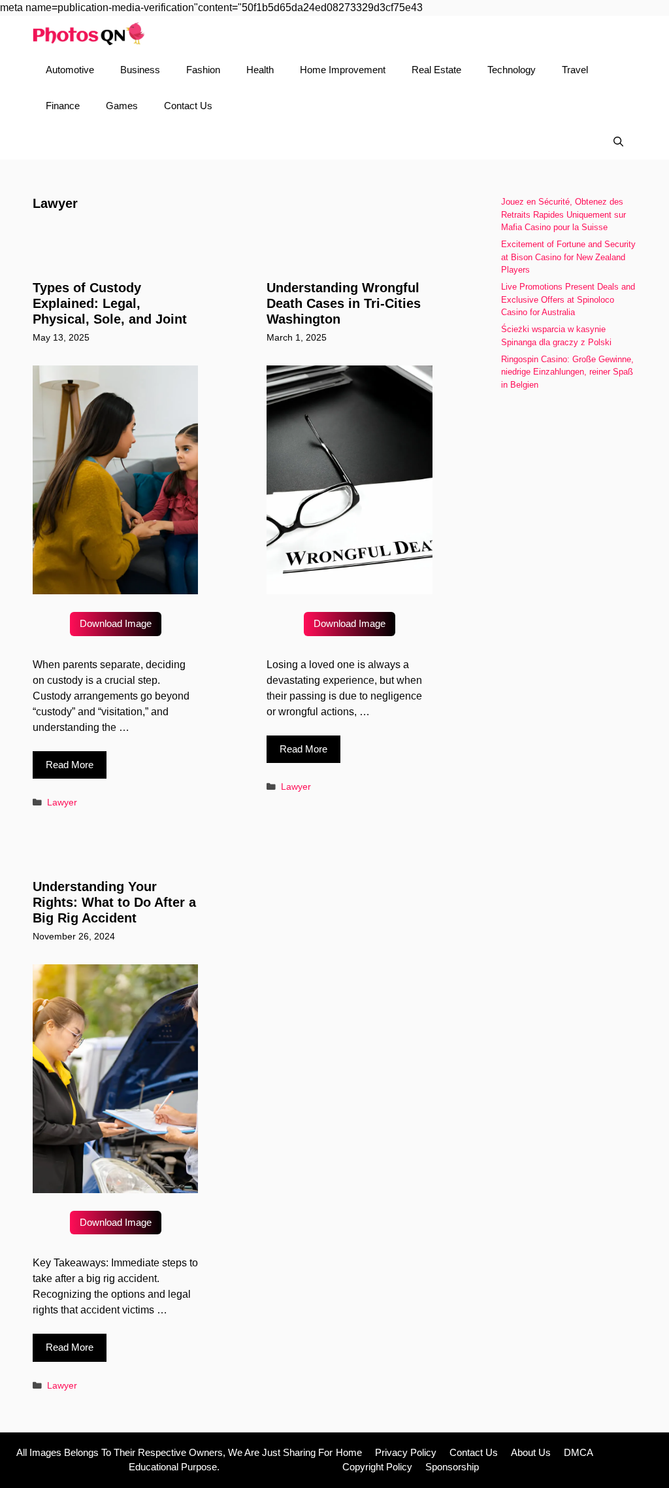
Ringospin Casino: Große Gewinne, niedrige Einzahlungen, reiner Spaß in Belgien (567, 372)
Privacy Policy (405, 1452)
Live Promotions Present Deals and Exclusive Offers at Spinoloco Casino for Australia (568, 299)
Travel (575, 69)
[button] (618, 142)
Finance (63, 105)
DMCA (578, 1452)
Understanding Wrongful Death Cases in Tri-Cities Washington (344, 303)
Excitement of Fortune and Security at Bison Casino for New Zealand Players (568, 257)
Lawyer (62, 802)
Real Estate (436, 69)
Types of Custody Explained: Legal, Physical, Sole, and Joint (110, 303)
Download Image (116, 623)
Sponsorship (452, 1466)
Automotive (70, 69)
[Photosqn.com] (89, 34)
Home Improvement (342, 69)
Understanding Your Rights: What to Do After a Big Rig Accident (114, 902)
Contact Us (188, 105)
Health (260, 69)
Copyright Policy (377, 1466)
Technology (511, 69)
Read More (69, 764)
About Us (531, 1452)
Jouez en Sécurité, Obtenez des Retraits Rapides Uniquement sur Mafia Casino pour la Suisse (563, 214)
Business (140, 69)
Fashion (203, 69)
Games (122, 105)
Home (349, 1452)
